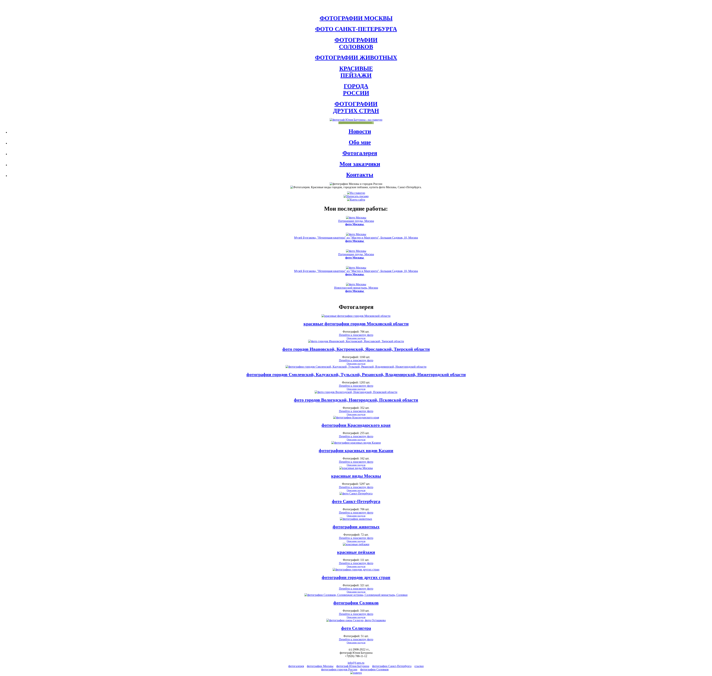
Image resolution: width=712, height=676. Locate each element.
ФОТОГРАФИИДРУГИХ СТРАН (356, 107)
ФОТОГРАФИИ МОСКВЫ (356, 18)
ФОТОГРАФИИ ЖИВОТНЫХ (356, 57)
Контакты (359, 174)
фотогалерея (296, 666)
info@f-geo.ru (356, 662)
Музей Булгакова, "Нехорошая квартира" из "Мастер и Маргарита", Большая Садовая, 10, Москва (356, 239)
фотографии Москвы (320, 666)
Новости (360, 131)
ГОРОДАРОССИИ (356, 89)
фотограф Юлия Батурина (352, 666)
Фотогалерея (359, 153)
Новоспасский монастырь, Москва (356, 289)
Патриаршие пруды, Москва (356, 222)
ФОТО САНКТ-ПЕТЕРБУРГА (356, 29)
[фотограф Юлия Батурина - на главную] (356, 119)
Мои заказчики (359, 164)
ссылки (419, 666)
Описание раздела (356, 338)
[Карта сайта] (356, 199)
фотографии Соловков (374, 669)
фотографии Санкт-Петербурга (391, 666)
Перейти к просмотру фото (356, 335)
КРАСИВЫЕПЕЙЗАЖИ (356, 72)
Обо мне (360, 142)
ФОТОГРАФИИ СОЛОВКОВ (356, 43)
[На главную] (356, 192)
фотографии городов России (339, 669)
